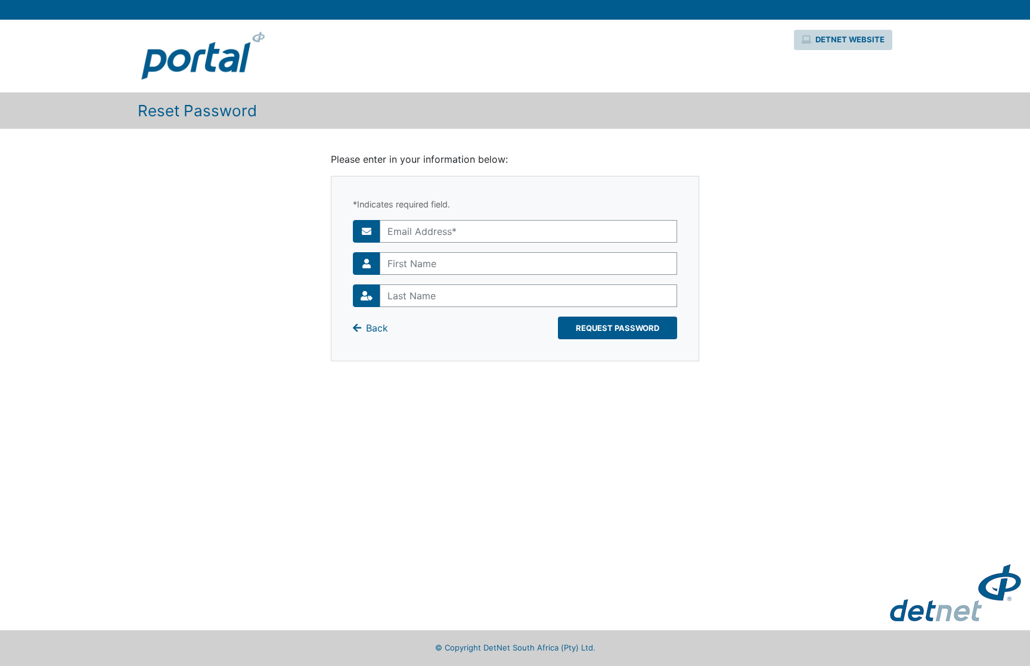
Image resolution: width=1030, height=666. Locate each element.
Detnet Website (849, 39)
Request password (617, 328)
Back (377, 328)
